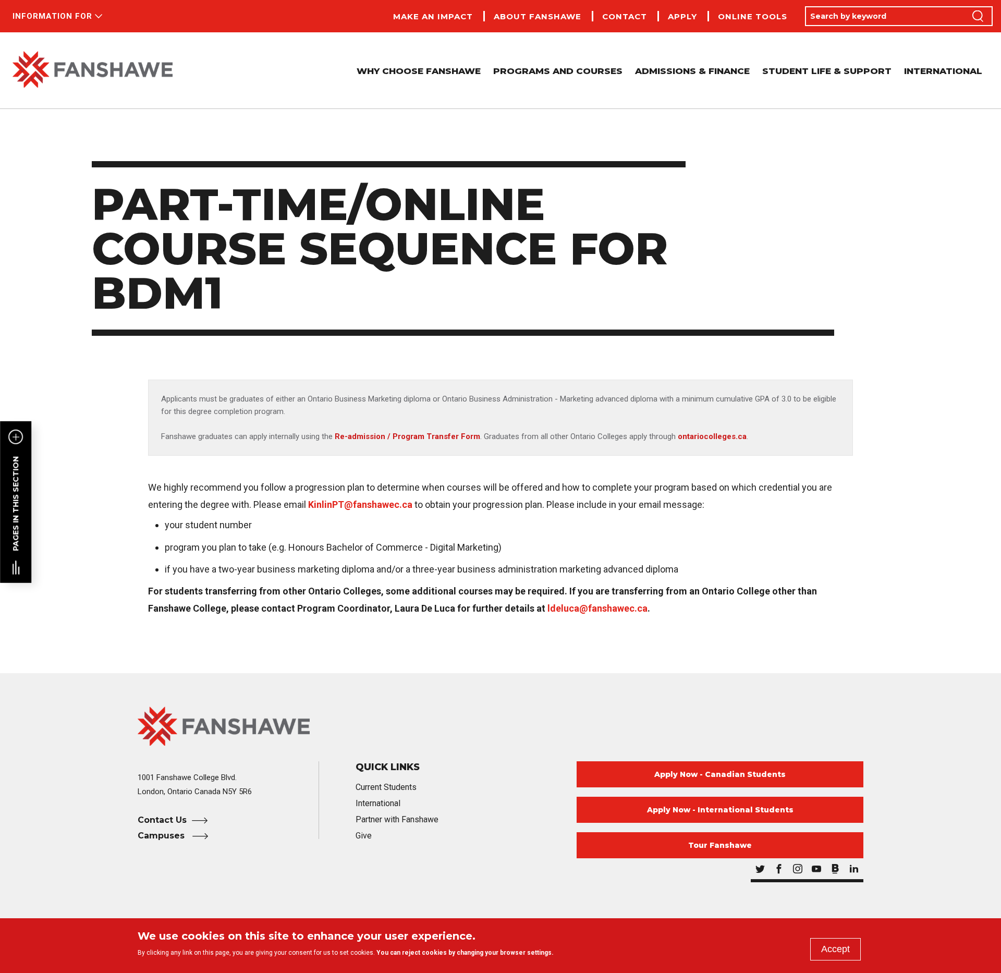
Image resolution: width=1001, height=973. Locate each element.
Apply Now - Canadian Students (720, 774)
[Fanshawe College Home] (93, 70)
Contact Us (162, 820)
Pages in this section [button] (15, 503)
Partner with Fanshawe (397, 819)
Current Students (386, 787)
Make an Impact (433, 16)
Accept (835, 949)
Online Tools (752, 16)
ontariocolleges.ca (712, 436)
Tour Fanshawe (720, 845)
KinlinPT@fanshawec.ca (360, 504)
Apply (682, 16)
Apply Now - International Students (720, 809)
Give (364, 836)
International (943, 71)
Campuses (162, 836)
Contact (624, 16)
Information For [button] (52, 16)
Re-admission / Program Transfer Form (407, 436)
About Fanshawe (537, 16)
